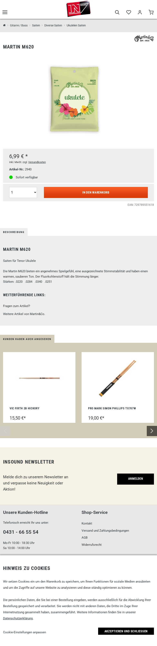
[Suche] (117, 13)
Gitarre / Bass (19, 25)
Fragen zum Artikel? (16, 306)
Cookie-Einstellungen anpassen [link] (24, 632)
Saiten (36, 25)
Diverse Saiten (53, 25)
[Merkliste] (128, 13)
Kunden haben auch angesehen (27, 339)
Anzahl (14, 186)
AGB (84, 537)
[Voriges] (5, 431)
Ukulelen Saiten (76, 25)
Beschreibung (14, 232)
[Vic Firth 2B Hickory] (39, 378)
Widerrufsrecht (92, 545)
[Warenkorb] (151, 13)
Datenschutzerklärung (18, 618)
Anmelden (135, 479)
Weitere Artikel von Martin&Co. (24, 314)
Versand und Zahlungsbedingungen (105, 530)
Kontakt (87, 523)
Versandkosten (37, 162)
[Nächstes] (152, 431)
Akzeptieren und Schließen (126, 631)
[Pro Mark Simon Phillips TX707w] (117, 378)
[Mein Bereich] (139, 13)
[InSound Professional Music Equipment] (78, 8)
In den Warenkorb (95, 192)
